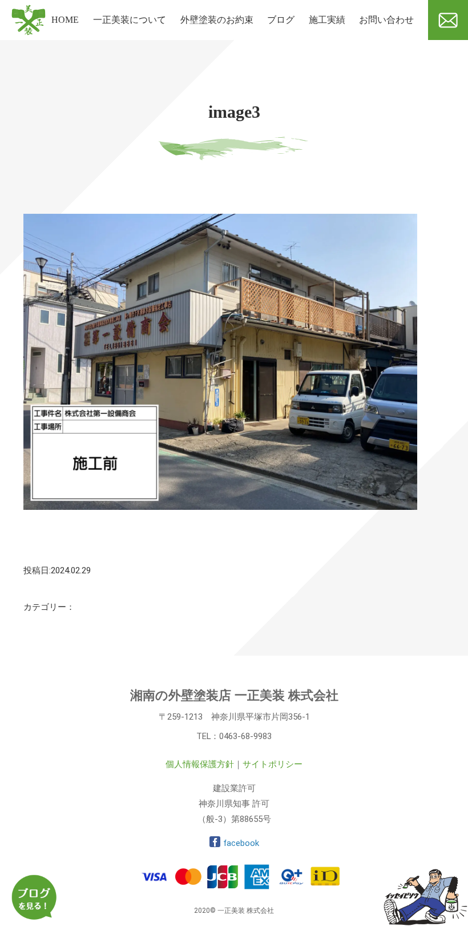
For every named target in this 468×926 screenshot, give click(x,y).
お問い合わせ (386, 20)
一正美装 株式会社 (28, 49)
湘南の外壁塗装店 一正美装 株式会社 (234, 695)
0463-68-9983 (245, 736)
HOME (65, 20)
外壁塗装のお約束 (216, 20)
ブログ (280, 20)
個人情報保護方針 (200, 764)
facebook (241, 843)
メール (441, 44)
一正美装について (129, 20)
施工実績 (327, 20)
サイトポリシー (272, 764)
